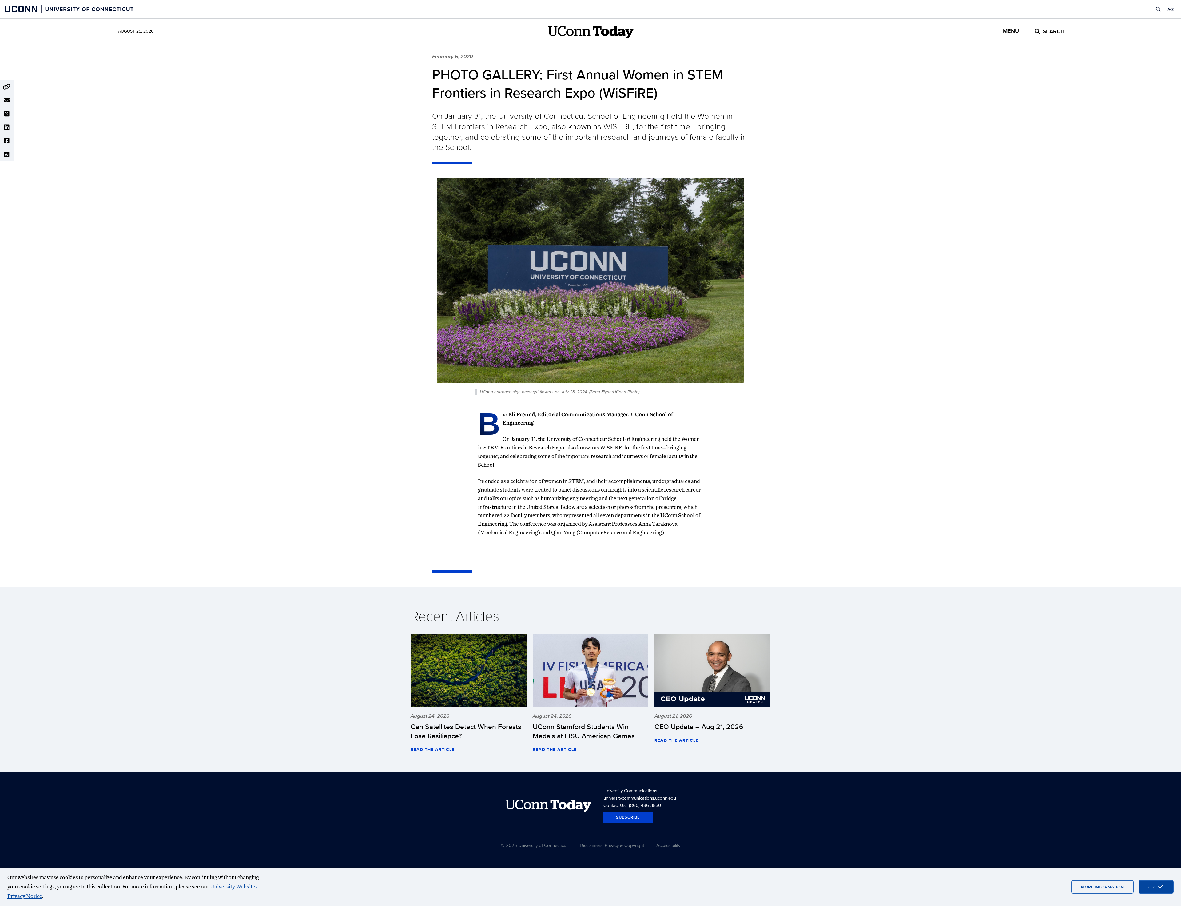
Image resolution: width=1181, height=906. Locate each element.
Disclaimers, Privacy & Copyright (612, 845)
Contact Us (614, 805)
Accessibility (668, 845)
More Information (1102, 887)
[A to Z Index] (1170, 9)
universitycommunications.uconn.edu (639, 798)
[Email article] (7, 100)
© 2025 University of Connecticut (534, 845)
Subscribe (628, 817)
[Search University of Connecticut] (1158, 9)
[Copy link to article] (7, 87)
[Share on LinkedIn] (7, 127)
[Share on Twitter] (7, 114)
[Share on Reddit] (7, 154)
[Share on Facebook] (7, 141)
